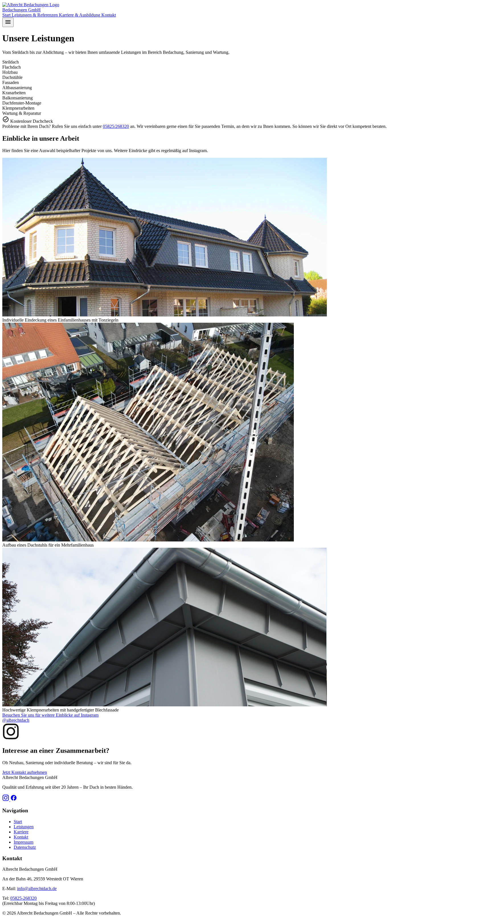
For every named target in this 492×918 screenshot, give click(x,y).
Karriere (21, 831)
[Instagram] (6, 799)
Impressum (23, 842)
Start (7, 15)
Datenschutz (25, 847)
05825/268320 (116, 126)
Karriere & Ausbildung (80, 15)
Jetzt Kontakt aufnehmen (24, 772)
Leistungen (24, 826)
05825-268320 (23, 898)
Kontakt (108, 15)
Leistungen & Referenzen (35, 15)
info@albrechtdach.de (37, 888)
